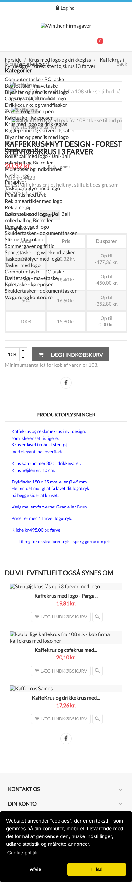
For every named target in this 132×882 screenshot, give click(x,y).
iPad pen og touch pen (29, 111)
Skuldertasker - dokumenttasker (41, 233)
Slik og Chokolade (24, 240)
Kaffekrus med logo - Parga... (66, 596)
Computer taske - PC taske (34, 79)
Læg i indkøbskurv (76, 354)
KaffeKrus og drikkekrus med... (66, 698)
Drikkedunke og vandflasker (36, 105)
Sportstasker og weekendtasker (40, 252)
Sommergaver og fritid (30, 246)
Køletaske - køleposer (29, 118)
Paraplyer (16, 182)
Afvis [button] (35, 869)
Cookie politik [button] (22, 853)
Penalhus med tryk (25, 150)
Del (66, 383)
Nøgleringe (17, 175)
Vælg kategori (33, 64)
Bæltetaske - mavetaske (31, 86)
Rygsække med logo (27, 227)
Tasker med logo (23, 265)
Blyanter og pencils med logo (37, 92)
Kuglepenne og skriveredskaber (40, 131)
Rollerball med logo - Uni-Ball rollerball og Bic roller (37, 159)
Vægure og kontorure (29, 297)
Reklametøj (17, 208)
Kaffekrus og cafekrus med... (66, 650)
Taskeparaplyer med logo (32, 188)
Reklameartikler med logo (33, 201)
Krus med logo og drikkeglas (36, 124)
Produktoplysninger (66, 415)
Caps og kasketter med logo (35, 99)
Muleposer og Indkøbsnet (33, 169)
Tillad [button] (97, 869)
